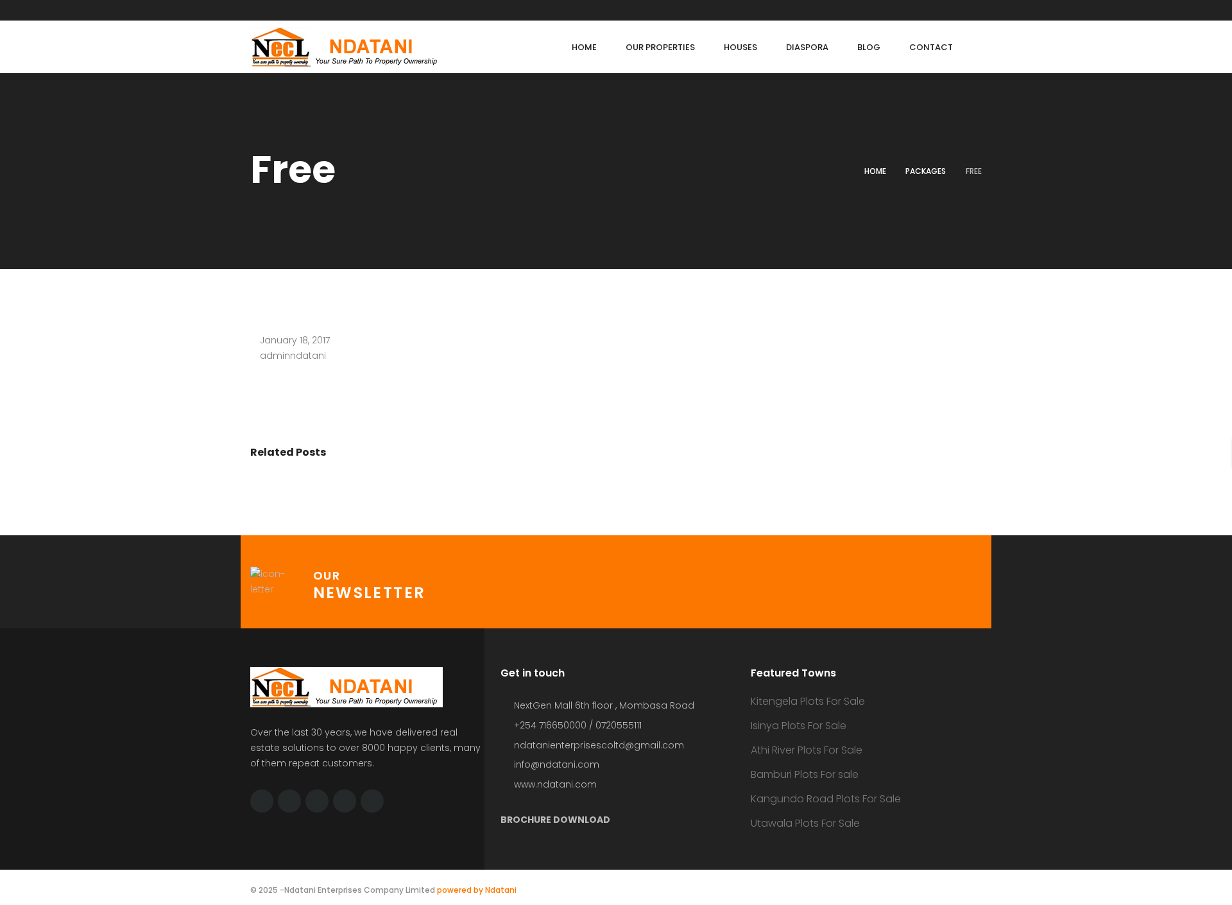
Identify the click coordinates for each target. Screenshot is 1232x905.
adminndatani (293, 355)
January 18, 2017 (295, 340)
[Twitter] (261, 801)
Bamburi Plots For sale (805, 774)
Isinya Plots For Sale (798, 725)
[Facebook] (289, 801)
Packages (925, 171)
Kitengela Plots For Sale (808, 701)
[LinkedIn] (317, 801)
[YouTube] (344, 801)
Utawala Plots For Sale (805, 823)
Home (875, 171)
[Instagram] (372, 801)
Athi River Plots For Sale (806, 750)
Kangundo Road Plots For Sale (826, 798)
